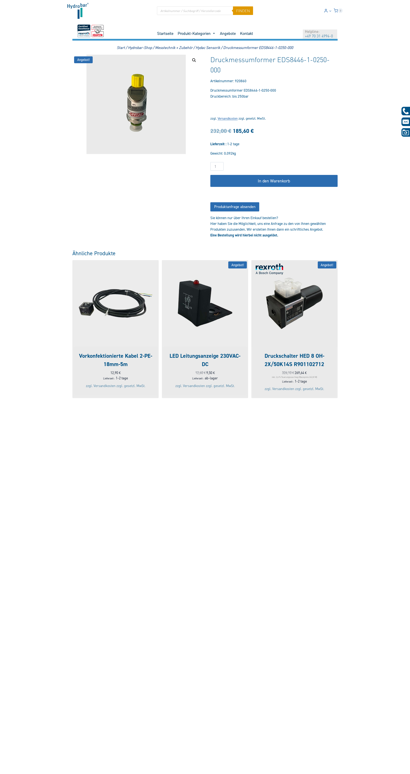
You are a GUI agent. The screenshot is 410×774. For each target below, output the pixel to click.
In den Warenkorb (274, 180)
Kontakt (246, 33)
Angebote (228, 33)
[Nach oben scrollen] (10, 768)
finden (243, 10)
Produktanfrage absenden (234, 206)
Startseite (165, 33)
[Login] (328, 10)
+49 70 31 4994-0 (319, 36)
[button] (330, 10)
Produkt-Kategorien (194, 33)
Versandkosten (228, 118)
